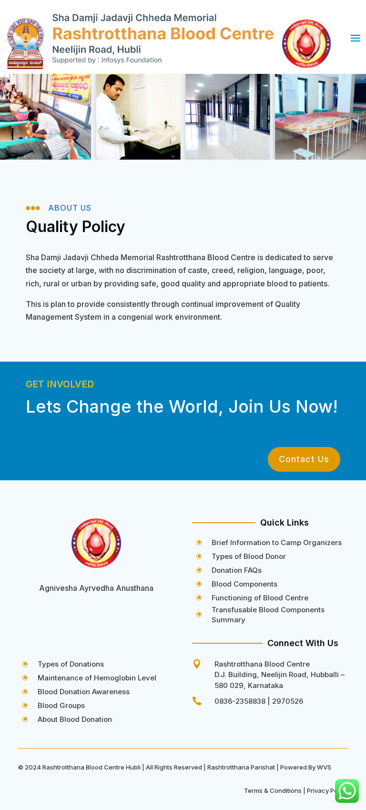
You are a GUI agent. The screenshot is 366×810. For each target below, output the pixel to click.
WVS (324, 767)
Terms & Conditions (273, 790)
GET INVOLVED (60, 384)
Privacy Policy (327, 790)
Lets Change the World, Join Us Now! (182, 406)
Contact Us (304, 459)
